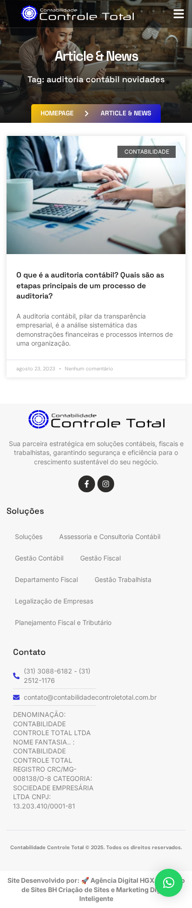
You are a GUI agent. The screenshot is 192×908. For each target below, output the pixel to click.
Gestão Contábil (39, 558)
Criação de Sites (84, 890)
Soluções (28, 536)
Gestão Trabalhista (123, 579)
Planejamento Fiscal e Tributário (63, 622)
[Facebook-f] (86, 483)
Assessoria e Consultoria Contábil (109, 536)
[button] (179, 14)
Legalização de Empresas (54, 601)
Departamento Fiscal (46, 579)
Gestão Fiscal (100, 558)
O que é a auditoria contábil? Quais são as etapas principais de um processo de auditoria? (90, 285)
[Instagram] (105, 483)
